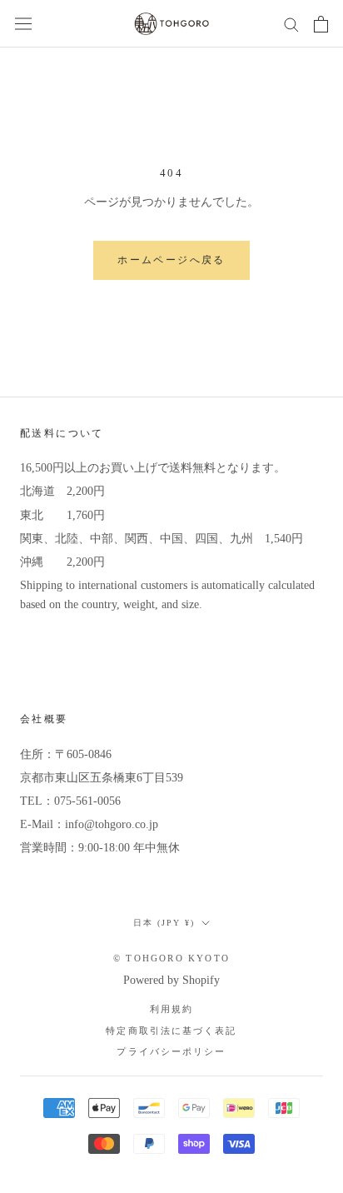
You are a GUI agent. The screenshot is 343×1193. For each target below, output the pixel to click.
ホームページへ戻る (171, 260)
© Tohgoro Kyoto (171, 958)
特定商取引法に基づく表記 (171, 1031)
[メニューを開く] (23, 23)
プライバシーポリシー (171, 1051)
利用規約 (171, 1009)
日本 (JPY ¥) (164, 922)
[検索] (291, 24)
